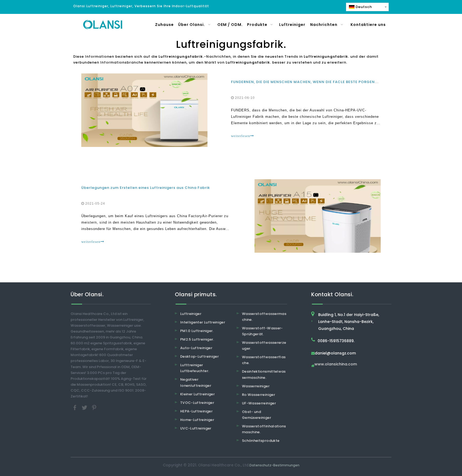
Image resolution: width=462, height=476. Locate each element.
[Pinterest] (94, 407)
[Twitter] (85, 407)
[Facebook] (75, 407)
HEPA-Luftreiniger (196, 411)
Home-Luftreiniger (197, 419)
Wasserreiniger (256, 386)
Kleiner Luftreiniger (197, 394)
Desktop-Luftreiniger (199, 356)
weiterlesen (240, 136)
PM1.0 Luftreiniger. (197, 330)
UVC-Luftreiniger (195, 428)
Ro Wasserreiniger (258, 394)
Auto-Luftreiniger (196, 347)
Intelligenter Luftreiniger (202, 322)
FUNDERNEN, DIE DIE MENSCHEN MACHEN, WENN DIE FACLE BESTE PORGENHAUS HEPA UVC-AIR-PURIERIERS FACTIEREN (346, 81)
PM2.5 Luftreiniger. (197, 339)
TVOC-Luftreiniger (197, 402)
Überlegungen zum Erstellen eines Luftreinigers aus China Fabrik (145, 187)
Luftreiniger (190, 313)
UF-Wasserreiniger (259, 403)
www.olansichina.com (335, 364)
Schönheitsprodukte (260, 440)
